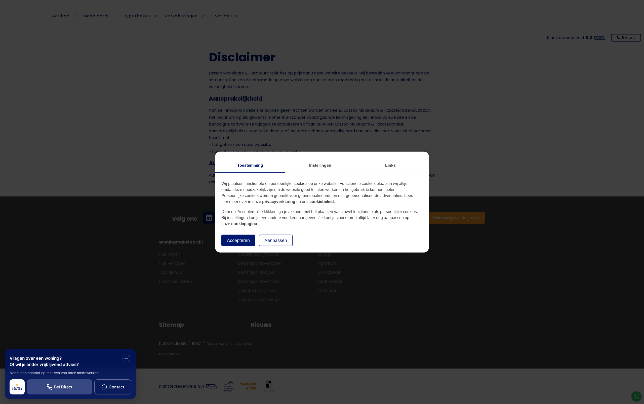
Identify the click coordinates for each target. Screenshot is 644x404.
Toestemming (250, 165)
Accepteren (238, 240)
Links (390, 165)
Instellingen (320, 165)
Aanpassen (275, 240)
